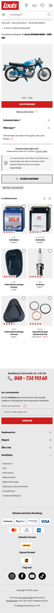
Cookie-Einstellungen (11, 496)
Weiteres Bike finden (25, 112)
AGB (4, 468)
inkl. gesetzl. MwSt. (26, 598)
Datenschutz (8, 473)
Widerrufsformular (10, 482)
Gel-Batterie (40, 240)
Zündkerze (40, 284)
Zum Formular (15, 168)
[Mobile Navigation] (3, 14)
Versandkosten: (12, 601)
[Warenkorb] (50, 5)
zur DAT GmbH (41, 151)
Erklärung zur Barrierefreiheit (15, 486)
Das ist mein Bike (27, 104)
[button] (49, 14)
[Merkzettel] (42, 5)
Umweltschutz (8, 491)
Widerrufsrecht (9, 477)
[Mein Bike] (34, 5)
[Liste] (50, 198)
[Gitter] (44, 198)
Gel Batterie (14, 240)
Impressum (7, 463)
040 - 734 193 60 (30, 378)
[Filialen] (26, 5)
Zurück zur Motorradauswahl (16, 28)
